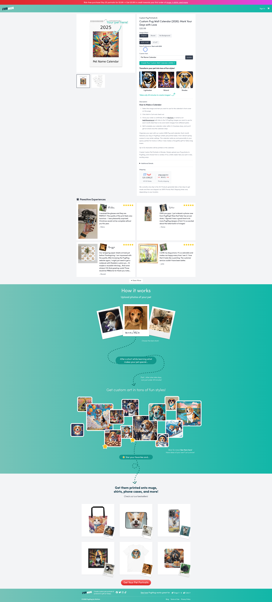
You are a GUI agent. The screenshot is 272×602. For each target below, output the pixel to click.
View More (137, 280)
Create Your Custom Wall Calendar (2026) (157, 63)
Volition (97, 599)
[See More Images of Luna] (136, 520)
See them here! (186, 450)
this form (170, 118)
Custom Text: (143, 53)
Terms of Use (175, 599)
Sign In (262, 8)
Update (189, 57)
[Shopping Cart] (268, 8)
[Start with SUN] (145, 49)
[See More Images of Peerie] (98, 558)
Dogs (176, 593)
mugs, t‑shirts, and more (177, 2)
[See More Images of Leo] (174, 520)
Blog (167, 599)
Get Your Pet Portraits (136, 582)
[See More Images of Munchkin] (136, 558)
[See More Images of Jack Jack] (98, 520)
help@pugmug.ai (148, 120)
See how (144, 592)
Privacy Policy (185, 599)
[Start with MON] (141, 49)
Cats (187, 593)
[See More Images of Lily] (174, 558)
